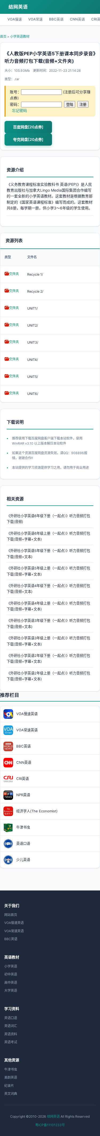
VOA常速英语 (14, 931)
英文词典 (10, 1094)
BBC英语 (56, 19)
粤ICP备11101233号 (50, 1125)
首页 (3, 37)
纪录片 (9, 1086)
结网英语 (18, 7)
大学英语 (10, 991)
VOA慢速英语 (14, 923)
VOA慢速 (14, 19)
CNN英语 (77, 19)
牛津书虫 (10, 1069)
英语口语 (10, 1018)
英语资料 (10, 1034)
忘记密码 (19, 110)
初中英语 (10, 974)
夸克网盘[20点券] (28, 139)
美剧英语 (10, 1077)
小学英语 (10, 966)
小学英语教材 (19, 37)
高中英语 (10, 983)
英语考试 (10, 1042)
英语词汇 (10, 1026)
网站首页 (10, 915)
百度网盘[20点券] (28, 127)
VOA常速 (35, 19)
